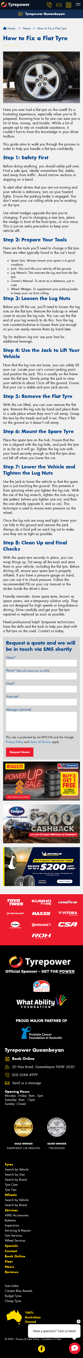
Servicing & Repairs (18, 1230)
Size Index (12, 1286)
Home (11, 28)
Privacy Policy (14, 742)
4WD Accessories (16, 1215)
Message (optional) (18, 710)
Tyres (9, 1164)
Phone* (27, 671)
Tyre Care (11, 1185)
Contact (11, 1251)
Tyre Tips (10, 1190)
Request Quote (20, 752)
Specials (11, 1246)
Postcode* (12, 697)
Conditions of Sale (51, 1339)
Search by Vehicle (17, 1169)
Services (11, 1210)
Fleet (9, 1261)
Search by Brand (16, 1180)
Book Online (15, 1256)
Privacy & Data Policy (27, 1339)
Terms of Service (40, 742)
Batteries (10, 1220)
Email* (10, 684)
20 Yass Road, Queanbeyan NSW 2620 (43, 1067)
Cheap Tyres (13, 1301)
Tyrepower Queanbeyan (44, 14)
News (9, 1267)
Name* (11, 657)
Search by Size (15, 1175)
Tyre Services (13, 1236)
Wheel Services (15, 1241)
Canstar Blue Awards (18, 1291)
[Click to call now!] (49, 5)
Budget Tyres (13, 1296)
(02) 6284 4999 (25, 1075)
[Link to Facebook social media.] (41, 1349)
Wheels (11, 1195)
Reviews (11, 1272)
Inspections (12, 1225)
